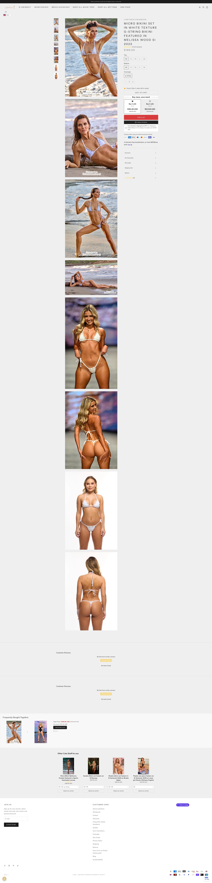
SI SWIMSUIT (25, 7)
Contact (95, 815)
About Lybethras (98, 809)
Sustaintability (98, 860)
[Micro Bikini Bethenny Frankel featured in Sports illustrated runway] (68, 766)
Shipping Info (129, 168)
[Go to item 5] (56, 51)
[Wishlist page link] (6, 12)
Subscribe (11, 825)
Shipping (96, 844)
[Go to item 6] (56, 59)
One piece (125, 7)
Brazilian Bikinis (61, 7)
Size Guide (128, 163)
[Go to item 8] (56, 75)
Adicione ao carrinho (68, 791)
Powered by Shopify (98, 874)
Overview (127, 153)
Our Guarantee (129, 158)
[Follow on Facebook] (5, 865)
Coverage (96, 834)
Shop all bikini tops (83, 7)
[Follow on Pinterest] (13, 865)
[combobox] (68, 786)
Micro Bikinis (41, 7)
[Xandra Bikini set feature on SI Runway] (93, 766)
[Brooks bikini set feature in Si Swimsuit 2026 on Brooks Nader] (118, 766)
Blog (94, 856)
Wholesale (96, 812)
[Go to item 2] (56, 29)
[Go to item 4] (56, 44)
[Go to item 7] (56, 67)
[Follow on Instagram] (9, 865)
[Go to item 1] (56, 21)
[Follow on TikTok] (18, 865)
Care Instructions (99, 831)
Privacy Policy (97, 841)
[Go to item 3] (56, 38)
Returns (127, 173)
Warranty (96, 819)
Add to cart (141, 93)
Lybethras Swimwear (135, 19)
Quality (95, 828)
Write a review (106, 660)
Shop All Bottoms (107, 7)
